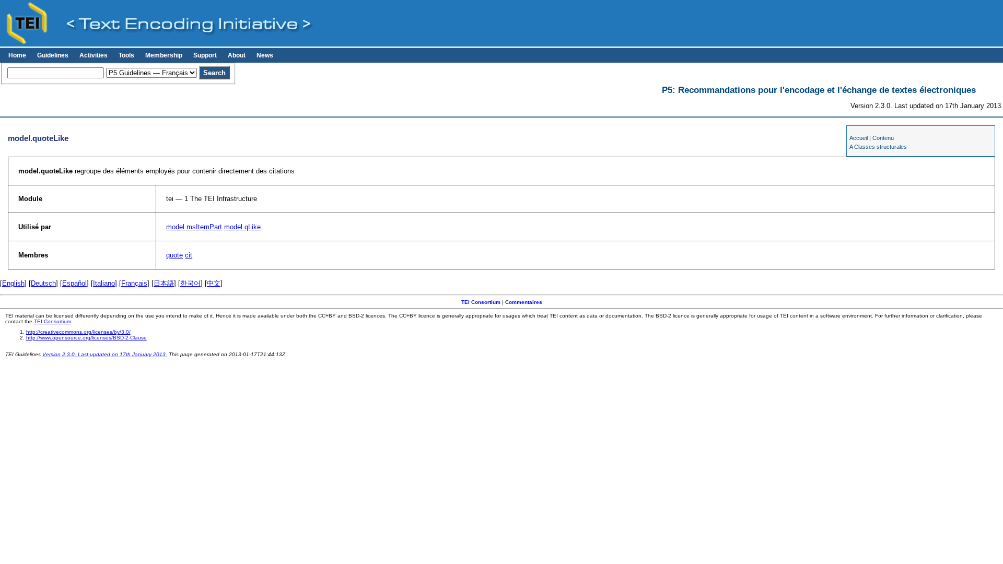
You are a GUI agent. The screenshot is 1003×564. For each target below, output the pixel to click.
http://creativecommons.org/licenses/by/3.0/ (78, 332)
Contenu (883, 138)
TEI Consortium (480, 302)
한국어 (190, 283)
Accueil (858, 138)
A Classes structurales (878, 147)
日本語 (164, 283)
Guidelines (52, 55)
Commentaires (523, 302)
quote (174, 255)
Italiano (104, 283)
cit (188, 255)
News (264, 55)
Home (17, 55)
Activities (93, 55)
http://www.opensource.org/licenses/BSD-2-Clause (86, 337)
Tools (126, 55)
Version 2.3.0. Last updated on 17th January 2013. (104, 354)
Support (205, 55)
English (13, 283)
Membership (163, 55)
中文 (213, 283)
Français (134, 283)
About (237, 55)
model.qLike (242, 227)
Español (74, 283)
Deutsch (43, 283)
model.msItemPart (194, 227)
